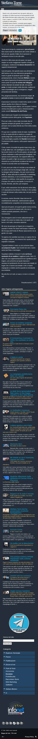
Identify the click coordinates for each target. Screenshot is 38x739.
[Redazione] (36, 736)
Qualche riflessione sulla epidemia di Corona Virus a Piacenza (21, 478)
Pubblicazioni (10, 661)
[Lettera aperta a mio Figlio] (6, 425)
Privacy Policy (29, 736)
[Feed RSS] (17, 722)
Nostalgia (9, 674)
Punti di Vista (10, 668)
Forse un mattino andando (21, 323)
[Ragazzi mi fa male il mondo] (6, 494)
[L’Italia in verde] (6, 357)
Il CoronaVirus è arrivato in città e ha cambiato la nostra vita (22, 340)
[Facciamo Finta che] (6, 309)
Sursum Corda (16, 530)
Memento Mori (16, 444)
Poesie (8, 657)
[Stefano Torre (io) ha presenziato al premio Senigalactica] (6, 509)
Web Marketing (11, 682)
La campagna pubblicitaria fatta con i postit (21, 375)
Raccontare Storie (12, 679)
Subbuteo (9, 685)
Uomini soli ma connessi (20, 576)
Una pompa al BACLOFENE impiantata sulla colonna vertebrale (21, 558)
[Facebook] (3, 722)
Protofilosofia (10, 677)
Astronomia (10, 671)
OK (20, 30)
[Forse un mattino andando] (6, 323)
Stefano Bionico (11, 689)
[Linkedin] (7, 722)
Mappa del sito (5, 733)
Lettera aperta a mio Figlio (21, 425)
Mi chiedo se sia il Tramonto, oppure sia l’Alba (22, 459)
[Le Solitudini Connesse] (6, 410)
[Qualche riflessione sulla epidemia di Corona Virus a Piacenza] (6, 476)
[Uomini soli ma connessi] (6, 576)
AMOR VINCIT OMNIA (19, 292)
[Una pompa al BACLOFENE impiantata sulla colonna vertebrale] (6, 557)
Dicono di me (10, 665)
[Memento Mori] (6, 444)
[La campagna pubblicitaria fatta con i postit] (6, 374)
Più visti (13, 733)
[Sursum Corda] (6, 530)
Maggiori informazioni (10, 30)
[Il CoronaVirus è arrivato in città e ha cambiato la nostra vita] (6, 338)
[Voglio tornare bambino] (6, 591)
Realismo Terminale (13, 653)
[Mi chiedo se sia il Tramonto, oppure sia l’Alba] (6, 457)
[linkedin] (10, 722)
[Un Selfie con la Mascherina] (6, 543)
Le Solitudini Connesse (20, 410)
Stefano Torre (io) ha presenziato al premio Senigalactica (19, 511)
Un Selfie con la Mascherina (21, 543)
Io (6, 693)
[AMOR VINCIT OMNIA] (6, 292)
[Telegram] (21, 722)
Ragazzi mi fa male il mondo (22, 494)
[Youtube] (14, 722)
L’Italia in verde (16, 357)
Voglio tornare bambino (20, 591)
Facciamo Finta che (18, 309)
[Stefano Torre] (14, 1)
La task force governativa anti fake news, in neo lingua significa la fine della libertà (22, 393)
